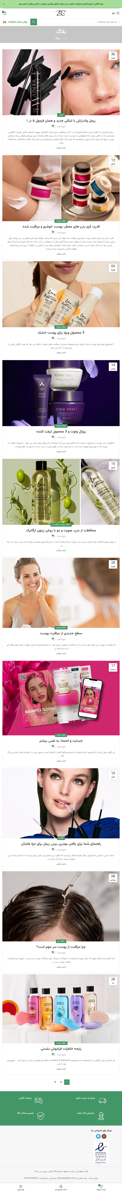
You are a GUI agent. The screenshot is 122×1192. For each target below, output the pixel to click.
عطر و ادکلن (61, 735)
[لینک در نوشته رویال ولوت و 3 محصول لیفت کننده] (61, 393)
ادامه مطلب (61, 148)
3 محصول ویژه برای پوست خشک (61, 332)
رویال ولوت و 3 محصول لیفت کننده (61, 431)
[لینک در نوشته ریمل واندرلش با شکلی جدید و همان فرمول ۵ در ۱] (61, 82)
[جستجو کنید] (33, 22)
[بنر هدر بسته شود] (4, 4)
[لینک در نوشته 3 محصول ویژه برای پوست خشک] (61, 294)
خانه (65, 38)
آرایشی (61, 115)
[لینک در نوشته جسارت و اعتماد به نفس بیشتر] (61, 698)
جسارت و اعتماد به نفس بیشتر (61, 741)
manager (61, 127)
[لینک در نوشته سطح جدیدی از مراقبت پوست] (61, 593)
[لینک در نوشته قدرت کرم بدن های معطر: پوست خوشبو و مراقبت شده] (61, 188)
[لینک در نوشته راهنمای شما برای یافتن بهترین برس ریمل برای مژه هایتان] (61, 803)
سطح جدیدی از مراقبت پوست (61, 633)
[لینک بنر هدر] (66, 4)
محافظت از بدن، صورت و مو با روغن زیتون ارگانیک (61, 530)
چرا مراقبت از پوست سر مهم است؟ (61, 947)
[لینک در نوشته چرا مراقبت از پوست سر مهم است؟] (61, 906)
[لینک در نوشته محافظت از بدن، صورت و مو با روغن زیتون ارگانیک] (61, 492)
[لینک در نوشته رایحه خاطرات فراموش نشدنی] (61, 1008)
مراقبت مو (55, 524)
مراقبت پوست (61, 221)
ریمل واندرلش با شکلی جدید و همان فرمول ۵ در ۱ (61, 121)
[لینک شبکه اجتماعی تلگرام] (98, 1136)
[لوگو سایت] (61, 13)
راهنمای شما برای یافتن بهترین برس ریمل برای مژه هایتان (61, 844)
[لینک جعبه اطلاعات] (14, 22)
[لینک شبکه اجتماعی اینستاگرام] (104, 1136)
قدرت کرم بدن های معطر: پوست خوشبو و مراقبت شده (61, 226)
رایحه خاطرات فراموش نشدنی (61, 1049)
